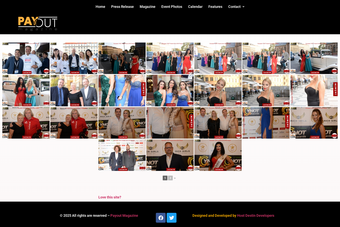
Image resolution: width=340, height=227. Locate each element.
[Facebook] (161, 218)
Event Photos (171, 7)
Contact (234, 7)
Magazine (147, 7)
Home (100, 7)
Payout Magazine (124, 215)
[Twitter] (171, 218)
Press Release (122, 7)
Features (215, 7)
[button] (236, 6)
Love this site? (109, 197)
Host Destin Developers (255, 215)
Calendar (195, 7)
